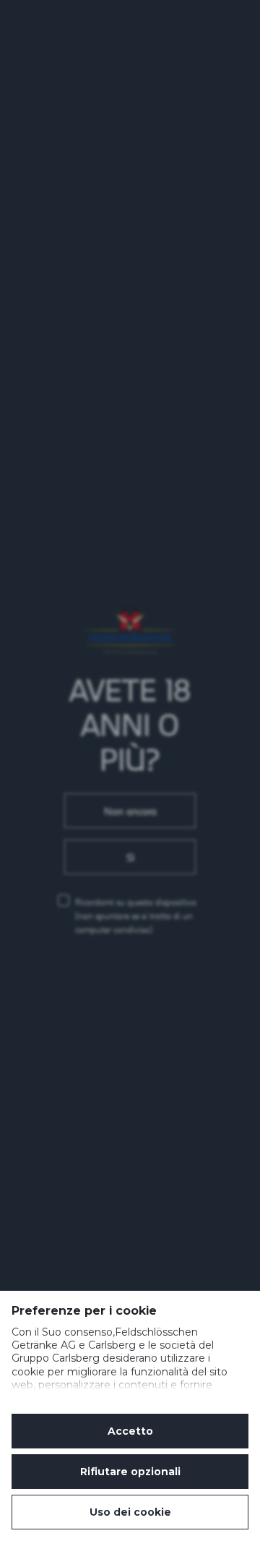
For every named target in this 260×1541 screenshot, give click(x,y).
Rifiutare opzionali (130, 1471)
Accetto (130, 1431)
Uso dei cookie (130, 1512)
